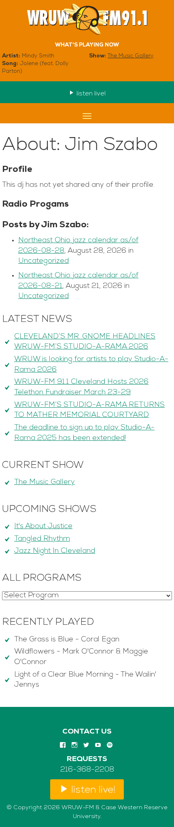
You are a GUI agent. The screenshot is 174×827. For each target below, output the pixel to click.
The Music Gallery (130, 56)
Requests (87, 759)
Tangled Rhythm (42, 539)
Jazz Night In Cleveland (54, 551)
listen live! (90, 94)
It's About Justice (43, 526)
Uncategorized (43, 261)
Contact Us (87, 732)
